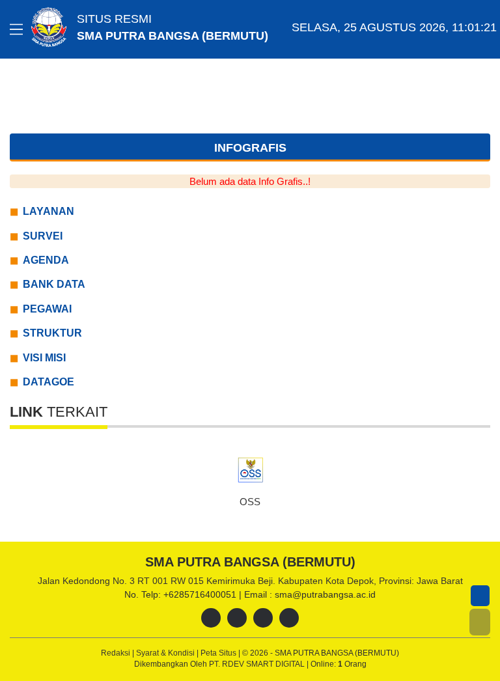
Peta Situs (219, 653)
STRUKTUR (52, 333)
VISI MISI (44, 357)
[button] (479, 622)
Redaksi (116, 653)
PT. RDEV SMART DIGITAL (258, 664)
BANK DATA (54, 284)
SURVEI (42, 236)
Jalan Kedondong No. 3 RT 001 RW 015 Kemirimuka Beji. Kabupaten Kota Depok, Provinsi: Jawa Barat (250, 581)
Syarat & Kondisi (166, 653)
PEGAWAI (47, 308)
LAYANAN (48, 211)
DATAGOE (48, 381)
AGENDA (46, 260)
